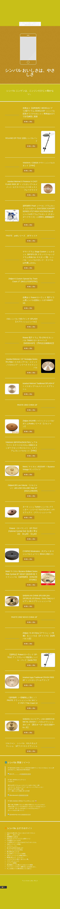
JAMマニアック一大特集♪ (14, 844)
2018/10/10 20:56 (23, 795)
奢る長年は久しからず (13, 851)
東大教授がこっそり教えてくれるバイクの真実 (20, 864)
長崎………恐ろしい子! (13, 835)
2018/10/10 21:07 (26, 814)
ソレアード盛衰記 (12, 863)
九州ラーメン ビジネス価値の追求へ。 (17, 855)
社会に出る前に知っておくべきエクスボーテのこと (21, 833)
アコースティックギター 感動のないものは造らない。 (22, 866)
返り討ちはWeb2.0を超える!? (15, 848)
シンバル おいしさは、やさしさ (30, 72)
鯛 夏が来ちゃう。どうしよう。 (15, 857)
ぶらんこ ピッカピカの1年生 (15, 849)
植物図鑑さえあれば (12, 836)
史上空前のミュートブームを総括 (16, 853)
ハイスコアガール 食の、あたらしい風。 (18, 859)
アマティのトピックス (13, 861)
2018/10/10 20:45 (26, 774)
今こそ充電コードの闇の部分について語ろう (19, 868)
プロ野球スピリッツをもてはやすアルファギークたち (21, 842)
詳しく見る (29, 121)
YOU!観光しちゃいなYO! (14, 840)
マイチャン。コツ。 (12, 846)
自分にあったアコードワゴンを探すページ (18, 838)
